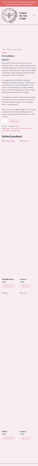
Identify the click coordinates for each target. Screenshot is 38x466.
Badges (9, 49)
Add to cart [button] (25, 286)
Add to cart (14, 121)
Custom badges (24, 128)
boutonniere (15, 128)
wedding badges (15, 130)
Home (4, 49)
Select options (9, 286)
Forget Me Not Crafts (23, 15)
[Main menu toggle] (34, 16)
